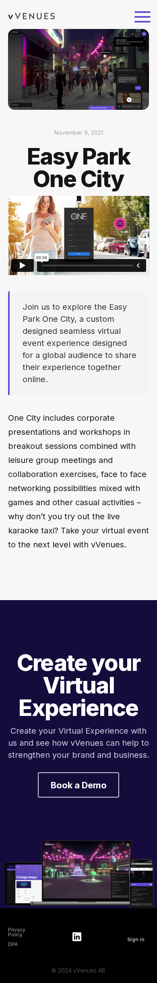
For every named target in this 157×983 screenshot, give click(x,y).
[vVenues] (31, 16)
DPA (13, 944)
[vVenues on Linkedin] (77, 937)
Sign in (136, 939)
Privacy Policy (16, 932)
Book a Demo (79, 784)
